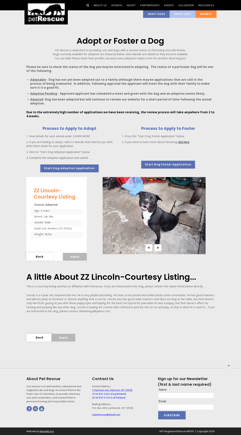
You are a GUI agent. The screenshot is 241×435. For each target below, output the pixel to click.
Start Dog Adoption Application (69, 168)
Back (40, 257)
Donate (206, 14)
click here (183, 142)
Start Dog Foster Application (168, 164)
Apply (74, 257)
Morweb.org (47, 431)
